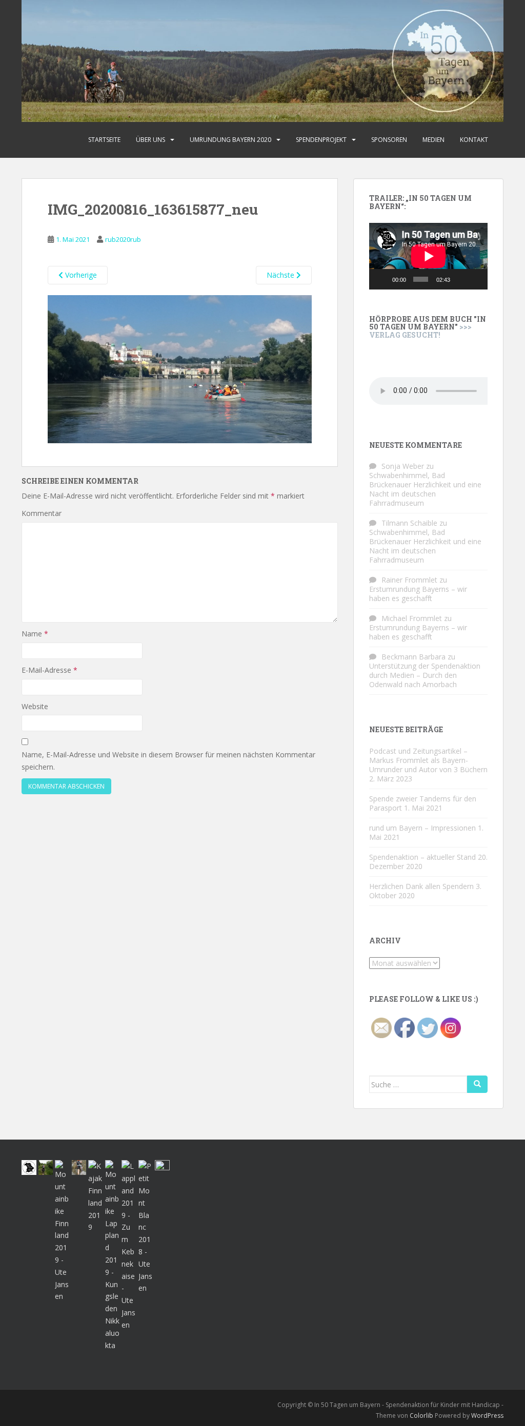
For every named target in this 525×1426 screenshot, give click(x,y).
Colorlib (421, 1415)
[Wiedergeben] (382, 279)
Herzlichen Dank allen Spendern (421, 886)
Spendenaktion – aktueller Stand (422, 857)
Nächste (281, 275)
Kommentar (42, 513)
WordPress (487, 1415)
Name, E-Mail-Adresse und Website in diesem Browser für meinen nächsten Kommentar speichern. (168, 761)
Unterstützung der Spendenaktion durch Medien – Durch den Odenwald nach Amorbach (424, 675)
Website (35, 706)
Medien (433, 139)
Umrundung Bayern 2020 (230, 139)
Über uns (150, 139)
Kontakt (474, 139)
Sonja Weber (402, 466)
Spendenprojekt (321, 139)
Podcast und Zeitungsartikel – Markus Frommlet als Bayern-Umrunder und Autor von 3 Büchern (428, 760)
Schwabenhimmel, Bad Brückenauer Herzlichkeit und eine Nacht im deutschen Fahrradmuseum (425, 489)
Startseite (104, 139)
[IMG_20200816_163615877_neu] (180, 368)
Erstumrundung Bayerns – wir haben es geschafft (418, 593)
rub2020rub (123, 239)
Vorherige (80, 275)
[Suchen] (477, 1084)
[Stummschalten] (460, 279)
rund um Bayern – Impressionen (422, 828)
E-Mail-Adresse (49, 670)
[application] (428, 256)
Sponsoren (389, 139)
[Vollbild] (476, 279)
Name (35, 633)
